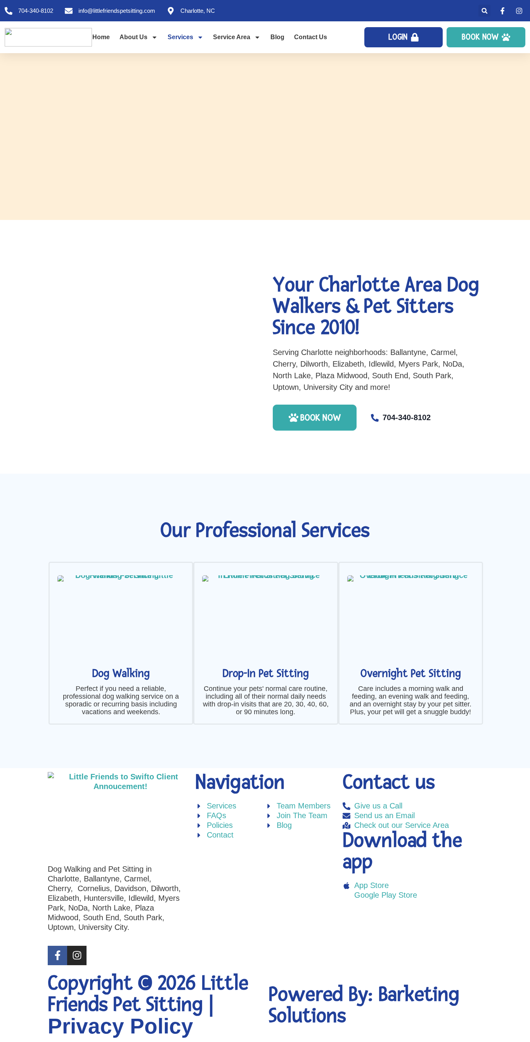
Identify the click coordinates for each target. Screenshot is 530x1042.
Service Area (231, 36)
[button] (484, 11)
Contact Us (310, 36)
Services (180, 36)
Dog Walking (121, 673)
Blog (277, 36)
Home (101, 36)
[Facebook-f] (57, 955)
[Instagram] (77, 955)
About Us (133, 36)
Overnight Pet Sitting (410, 673)
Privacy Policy (120, 1026)
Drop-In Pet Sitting (265, 673)
